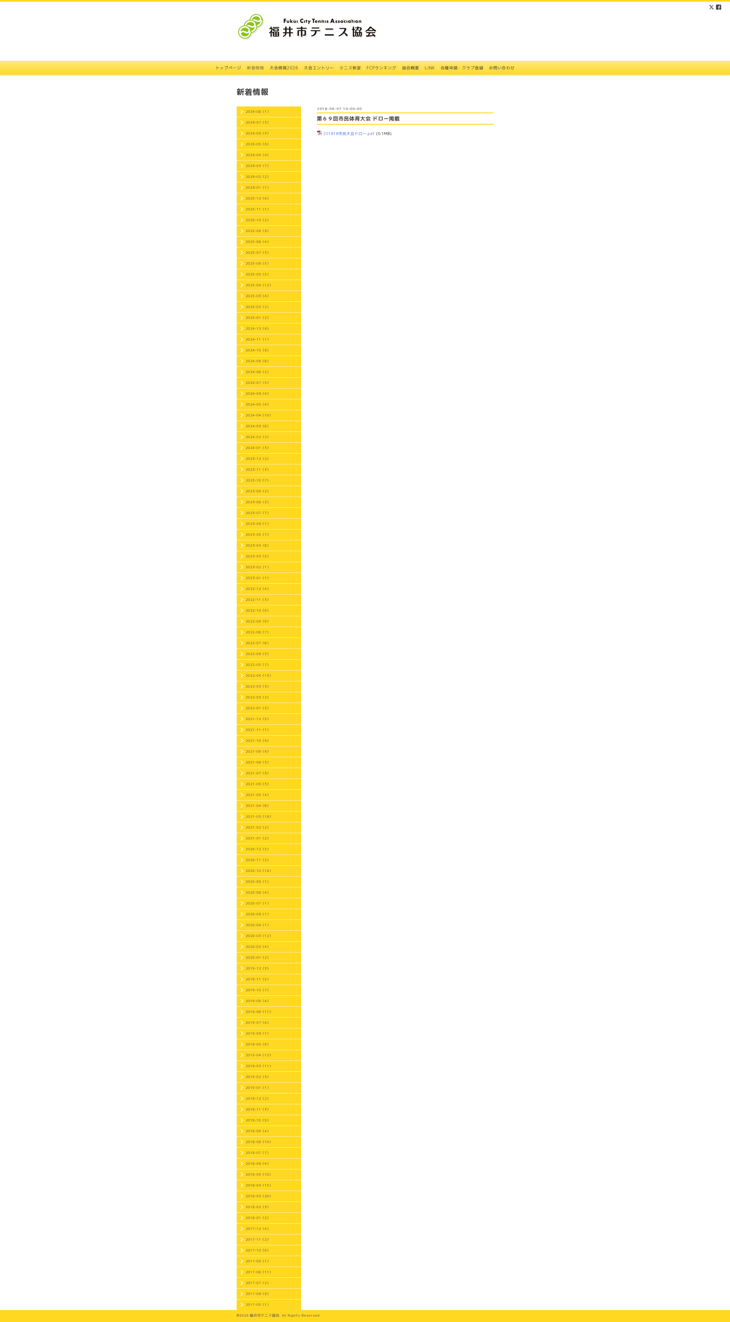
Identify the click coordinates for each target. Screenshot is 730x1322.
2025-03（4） (258, 296)
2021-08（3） (258, 762)
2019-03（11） (259, 1066)
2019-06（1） (258, 1033)
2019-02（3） (258, 1077)
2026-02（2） (258, 176)
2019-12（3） (258, 968)
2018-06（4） (258, 1163)
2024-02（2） (258, 437)
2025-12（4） (258, 198)
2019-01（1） (258, 1087)
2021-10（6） (258, 740)
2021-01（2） (258, 838)
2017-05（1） (258, 1304)
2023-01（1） (258, 578)
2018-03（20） (259, 1196)
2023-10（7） (258, 480)
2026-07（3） (258, 122)
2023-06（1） (258, 523)
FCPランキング (381, 67)
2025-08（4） (258, 241)
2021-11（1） (258, 729)
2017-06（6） (258, 1293)
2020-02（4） (258, 946)
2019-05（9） (258, 1044)
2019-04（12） (259, 1055)
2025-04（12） (259, 285)
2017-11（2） (258, 1239)
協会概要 (410, 67)
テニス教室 (350, 67)
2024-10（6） (258, 350)
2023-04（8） (258, 545)
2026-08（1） (258, 111)
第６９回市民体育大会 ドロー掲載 (358, 118)
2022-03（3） (258, 686)
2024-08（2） (258, 372)
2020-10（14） (259, 870)
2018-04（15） (259, 1185)
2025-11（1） (258, 209)
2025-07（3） (258, 252)
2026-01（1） (258, 187)
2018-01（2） (258, 1218)
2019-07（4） (258, 1022)
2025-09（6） (258, 231)
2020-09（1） (258, 881)
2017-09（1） (258, 1261)
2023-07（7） (258, 513)
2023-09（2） (258, 491)
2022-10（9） (258, 610)
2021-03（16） (259, 816)
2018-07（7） (258, 1152)
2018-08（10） (259, 1142)
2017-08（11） (259, 1272)
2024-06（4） (258, 393)
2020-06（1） (258, 914)
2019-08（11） (259, 1011)
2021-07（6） (258, 773)
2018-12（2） (258, 1098)
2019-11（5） (258, 979)
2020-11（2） (258, 860)
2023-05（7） (258, 534)
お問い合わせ (502, 67)
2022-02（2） (258, 697)
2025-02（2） (258, 307)
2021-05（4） (258, 795)
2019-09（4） (258, 1001)
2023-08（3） (258, 502)
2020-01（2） (258, 957)
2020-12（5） (258, 849)
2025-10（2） (258, 220)
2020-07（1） (258, 903)
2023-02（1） (258, 567)
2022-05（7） (258, 664)
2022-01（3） (258, 708)
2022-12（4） (258, 589)
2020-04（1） (258, 925)
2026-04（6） (258, 155)
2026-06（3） (258, 133)
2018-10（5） (258, 1120)
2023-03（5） (258, 556)
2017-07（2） (258, 1283)
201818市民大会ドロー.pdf (349, 133)
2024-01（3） (258, 448)
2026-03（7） (258, 166)
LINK (430, 67)
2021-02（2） (258, 827)
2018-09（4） (258, 1131)
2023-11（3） (258, 469)
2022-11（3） (258, 599)
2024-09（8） (258, 361)
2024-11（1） (258, 339)
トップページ (228, 67)
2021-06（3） (258, 784)
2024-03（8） (258, 426)
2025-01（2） (258, 317)
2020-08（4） (258, 892)
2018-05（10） (259, 1174)
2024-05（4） (258, 404)
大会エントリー (319, 67)
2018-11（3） (258, 1109)
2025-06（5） (258, 263)
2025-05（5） (258, 274)
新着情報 (255, 67)
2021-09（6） (258, 751)
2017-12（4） (258, 1228)
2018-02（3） (258, 1207)
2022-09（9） (258, 621)
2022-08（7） (258, 632)
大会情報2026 (284, 67)
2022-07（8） (258, 643)
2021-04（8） (258, 805)
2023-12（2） (258, 458)
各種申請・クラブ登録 (462, 67)
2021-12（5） (258, 719)
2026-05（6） (258, 144)
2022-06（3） (258, 654)
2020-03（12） (259, 936)
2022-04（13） (259, 675)
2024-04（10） (259, 415)
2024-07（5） (258, 382)
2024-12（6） (258, 328)
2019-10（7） (258, 990)
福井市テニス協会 (264, 1315)
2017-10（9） (258, 1250)
